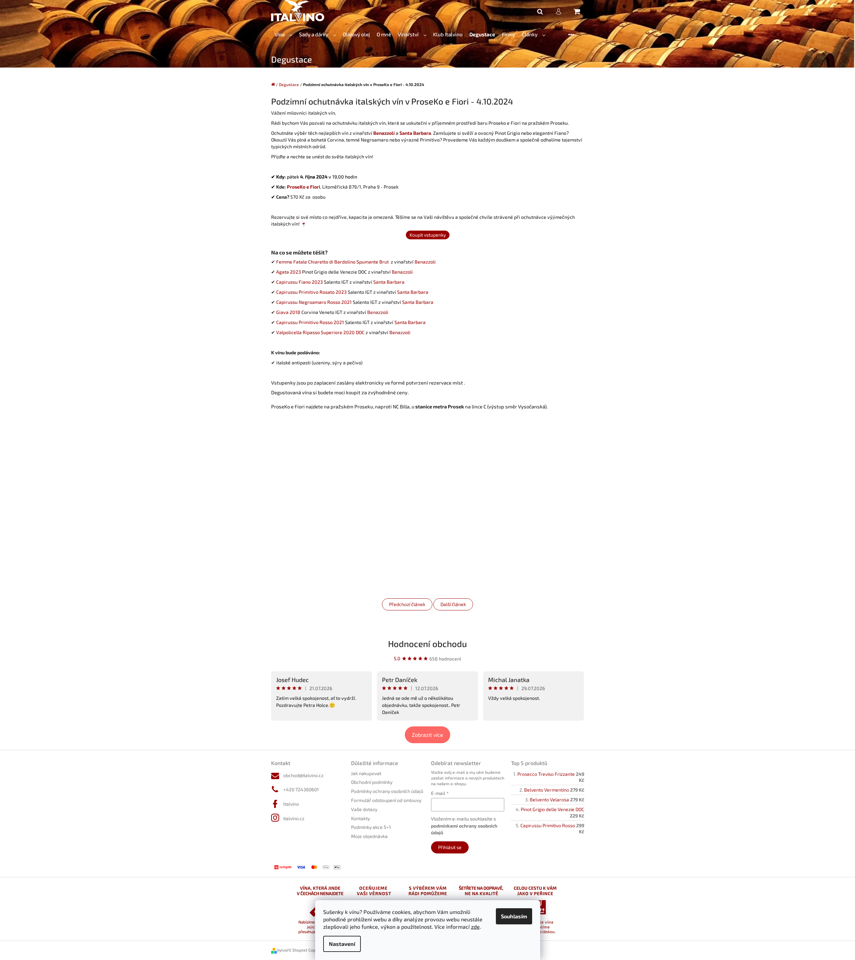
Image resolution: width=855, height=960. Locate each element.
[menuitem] (283, 34)
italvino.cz (293, 818)
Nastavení (342, 944)
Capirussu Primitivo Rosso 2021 (310, 322)
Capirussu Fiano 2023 (299, 282)
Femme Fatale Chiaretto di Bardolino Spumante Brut (333, 262)
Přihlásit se (450, 847)
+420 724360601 (301, 789)
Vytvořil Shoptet (292, 950)
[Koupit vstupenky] (428, 235)
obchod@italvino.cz (303, 775)
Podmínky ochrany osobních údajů (387, 791)
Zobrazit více (427, 734)
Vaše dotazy (364, 809)
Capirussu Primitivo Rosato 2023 (311, 292)
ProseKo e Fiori (303, 187)
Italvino (291, 804)
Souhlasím (514, 916)
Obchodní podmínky (371, 782)
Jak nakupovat (366, 773)
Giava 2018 (288, 312)
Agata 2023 (288, 272)
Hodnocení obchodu (427, 643)
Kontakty (360, 818)
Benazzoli (425, 262)
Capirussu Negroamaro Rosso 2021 (314, 302)
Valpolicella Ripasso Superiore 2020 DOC (320, 332)
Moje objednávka (369, 836)
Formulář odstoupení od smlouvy (386, 800)
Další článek (453, 604)
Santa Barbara (388, 282)
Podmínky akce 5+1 (371, 827)
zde (475, 926)
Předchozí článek (407, 604)
